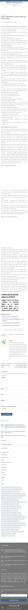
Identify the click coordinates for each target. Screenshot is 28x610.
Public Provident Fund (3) (19, 518)
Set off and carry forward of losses (10, 325)
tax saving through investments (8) (7, 508)
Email (2, 394)
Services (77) (18, 487)
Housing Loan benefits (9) (16, 506)
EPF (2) (22, 531)
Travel (2, 479)
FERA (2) (18, 527)
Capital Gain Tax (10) (14, 504)
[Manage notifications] (2, 608)
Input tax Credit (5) (17, 512)
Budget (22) (23, 495)
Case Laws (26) (22, 493)
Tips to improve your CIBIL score (10, 316)
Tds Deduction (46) (18, 489)
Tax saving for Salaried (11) (6, 502)
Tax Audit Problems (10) (5, 504)
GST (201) (13, 487)
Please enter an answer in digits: (8, 406)
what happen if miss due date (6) (7, 512)
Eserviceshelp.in (14, 2)
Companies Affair (5, 452)
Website (3, 400)
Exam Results (4, 454)
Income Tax (3, 14)
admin (15, 22)
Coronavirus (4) (19, 514)
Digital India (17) (4, 497)
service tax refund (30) (5, 493)
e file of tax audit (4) (11, 514)
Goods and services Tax (6, 462)
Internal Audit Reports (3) (14, 516)
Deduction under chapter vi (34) (14, 491)
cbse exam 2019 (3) (4, 523)
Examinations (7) (18, 508)
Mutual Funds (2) (17, 523)
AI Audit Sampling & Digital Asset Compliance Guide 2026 (14, 565)
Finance (2, 459)
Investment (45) (4, 491)
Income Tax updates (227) (6, 487)
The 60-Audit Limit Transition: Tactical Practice (15, 435)
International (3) (4, 518)
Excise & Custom (4, 457)
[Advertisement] (14, 178)
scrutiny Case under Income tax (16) (14, 497)
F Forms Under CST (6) (13, 510)
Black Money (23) (17, 495)
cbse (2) (10, 529)
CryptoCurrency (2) (4, 531)
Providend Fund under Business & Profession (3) (10, 521)
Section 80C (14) (16, 499)
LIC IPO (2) (23, 523)
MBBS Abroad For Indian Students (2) (8, 535)
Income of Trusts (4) (5, 516)
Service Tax (3, 474)
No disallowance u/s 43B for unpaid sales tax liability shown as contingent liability (20, 365)
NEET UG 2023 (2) (12, 533)
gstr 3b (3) (11, 523)
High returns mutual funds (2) (20, 525)
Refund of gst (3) (22, 516)
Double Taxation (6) (4, 510)
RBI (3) (9, 518)
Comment (3, 377)
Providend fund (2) (12, 527)
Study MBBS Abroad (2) (10, 525)
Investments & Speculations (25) (7, 495)
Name (2, 388)
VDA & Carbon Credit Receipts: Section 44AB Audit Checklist (14, 432)
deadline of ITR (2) (4, 529)
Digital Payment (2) (4, 533)
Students (3, 477)
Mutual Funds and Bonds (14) (6, 499)
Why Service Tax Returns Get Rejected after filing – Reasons (7, 365)
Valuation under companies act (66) (7, 489)
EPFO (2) (3, 525)
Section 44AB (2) (16, 529)
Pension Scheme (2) (4, 527)
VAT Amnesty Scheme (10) (6, 506)
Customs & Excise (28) (14, 493)
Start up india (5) (4, 514)
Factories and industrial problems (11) (19, 502)
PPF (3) (13, 518)
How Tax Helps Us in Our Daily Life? (11, 323)
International (4, 467)
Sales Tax (3, 472)
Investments (3, 469)
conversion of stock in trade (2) (14, 531)
